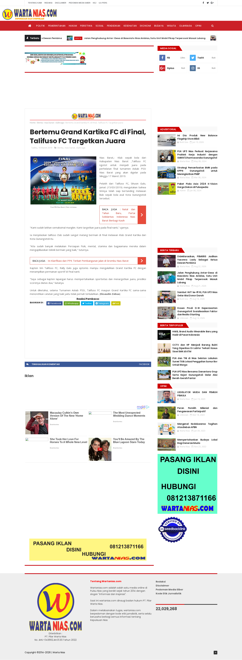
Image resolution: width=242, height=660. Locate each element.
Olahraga (185, 25)
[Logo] (55, 630)
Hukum (73, 25)
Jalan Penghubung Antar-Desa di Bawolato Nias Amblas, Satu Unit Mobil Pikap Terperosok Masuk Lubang (130, 38)
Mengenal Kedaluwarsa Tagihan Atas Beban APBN (197, 425)
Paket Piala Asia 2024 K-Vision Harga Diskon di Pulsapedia (197, 185)
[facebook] (203, 3)
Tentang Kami (35, 3)
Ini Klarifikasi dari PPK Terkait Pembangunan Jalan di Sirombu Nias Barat (88, 260)
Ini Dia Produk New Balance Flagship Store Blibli (197, 137)
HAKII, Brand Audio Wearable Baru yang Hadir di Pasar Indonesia (194, 333)
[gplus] (212, 3)
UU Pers (103, 3)
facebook (144, 364)
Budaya (159, 25)
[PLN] (55, 63)
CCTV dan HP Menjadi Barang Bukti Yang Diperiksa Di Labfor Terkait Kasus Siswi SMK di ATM (194, 348)
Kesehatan (130, 25)
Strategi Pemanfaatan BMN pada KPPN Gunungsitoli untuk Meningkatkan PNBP (197, 171)
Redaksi (48, 3)
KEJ (94, 3)
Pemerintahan (57, 25)
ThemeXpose (32, 656)
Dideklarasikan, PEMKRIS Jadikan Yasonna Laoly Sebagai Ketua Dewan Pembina (197, 259)
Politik (40, 25)
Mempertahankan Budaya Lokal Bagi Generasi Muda (197, 441)
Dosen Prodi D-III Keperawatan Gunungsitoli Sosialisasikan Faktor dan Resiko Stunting (197, 311)
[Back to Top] (215, 652)
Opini (198, 25)
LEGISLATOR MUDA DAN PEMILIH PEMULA (197, 394)
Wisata (171, 25)
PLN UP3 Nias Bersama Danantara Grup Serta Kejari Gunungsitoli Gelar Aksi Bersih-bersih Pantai (194, 375)
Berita (64, 38)
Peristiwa (86, 25)
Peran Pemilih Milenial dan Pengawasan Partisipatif (197, 409)
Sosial (100, 25)
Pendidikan (113, 25)
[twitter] (208, 3)
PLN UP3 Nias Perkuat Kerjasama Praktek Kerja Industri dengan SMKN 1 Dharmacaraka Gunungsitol (197, 154)
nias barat (49, 122)
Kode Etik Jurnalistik (168, 593)
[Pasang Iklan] (88, 559)
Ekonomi (145, 25)
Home (33, 122)
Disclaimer (60, 3)
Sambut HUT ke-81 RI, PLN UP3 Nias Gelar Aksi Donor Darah (197, 294)
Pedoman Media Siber (80, 3)
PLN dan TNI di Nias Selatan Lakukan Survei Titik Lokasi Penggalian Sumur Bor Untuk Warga (194, 361)
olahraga (59, 122)
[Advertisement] (88, 330)
